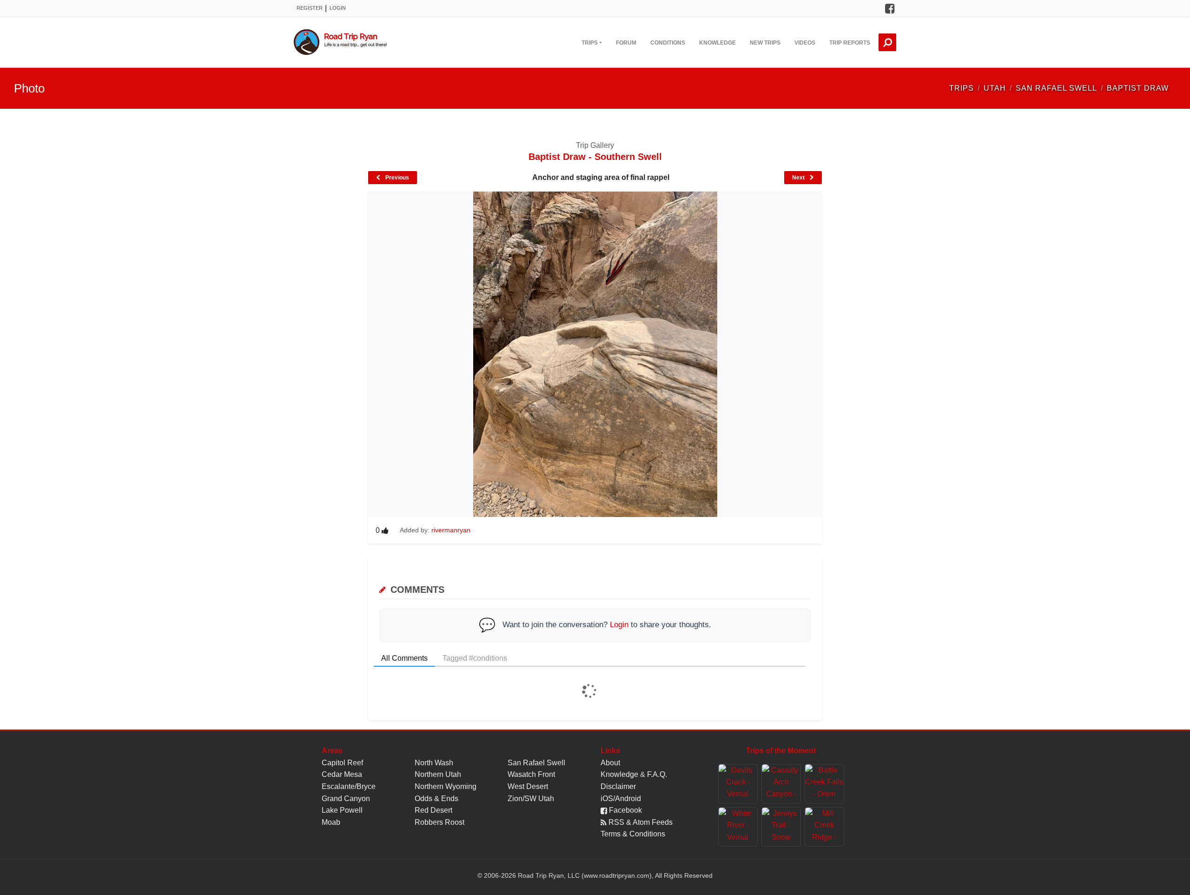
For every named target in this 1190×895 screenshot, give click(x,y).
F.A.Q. (657, 774)
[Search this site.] (887, 42)
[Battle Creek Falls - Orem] (824, 783)
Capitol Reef (342, 763)
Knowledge (717, 43)
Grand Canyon (346, 798)
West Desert (528, 786)
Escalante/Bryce (349, 786)
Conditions (667, 43)
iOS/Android (621, 798)
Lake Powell (342, 810)
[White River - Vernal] (738, 827)
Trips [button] (590, 43)
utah (995, 88)
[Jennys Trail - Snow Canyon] (781, 827)
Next (799, 177)
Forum (626, 43)
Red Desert (433, 810)
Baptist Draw (1138, 88)
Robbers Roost (439, 822)
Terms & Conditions (633, 834)
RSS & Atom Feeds (640, 822)
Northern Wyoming (445, 786)
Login (338, 8)
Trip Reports (849, 43)
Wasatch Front (531, 774)
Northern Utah (438, 774)
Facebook (624, 810)
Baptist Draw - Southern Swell (595, 157)
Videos (804, 43)
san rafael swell (1056, 88)
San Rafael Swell (536, 763)
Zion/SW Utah (531, 798)
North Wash (434, 763)
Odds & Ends (436, 798)
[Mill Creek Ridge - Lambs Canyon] (824, 827)
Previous (396, 177)
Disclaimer (618, 786)
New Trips (765, 43)
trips (961, 88)
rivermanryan (450, 530)
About (610, 763)
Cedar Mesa (342, 774)
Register (310, 8)
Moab (331, 822)
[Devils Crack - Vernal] (738, 783)
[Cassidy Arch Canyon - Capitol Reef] (781, 783)
